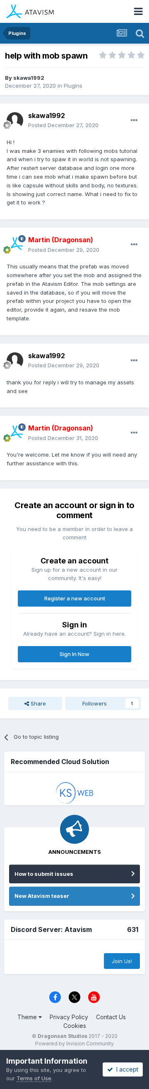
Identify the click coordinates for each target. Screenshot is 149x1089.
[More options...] (134, 120)
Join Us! (122, 961)
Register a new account (74, 598)
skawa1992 (28, 77)
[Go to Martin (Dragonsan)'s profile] (15, 245)
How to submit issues (43, 873)
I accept (125, 1069)
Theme (27, 1016)
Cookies (74, 1025)
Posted (63, 125)
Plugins (73, 85)
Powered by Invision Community (74, 1043)
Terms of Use (34, 1078)
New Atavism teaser (41, 895)
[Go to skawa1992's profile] (15, 120)
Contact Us (111, 1016)
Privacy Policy (69, 1016)
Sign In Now (74, 654)
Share (37, 703)
